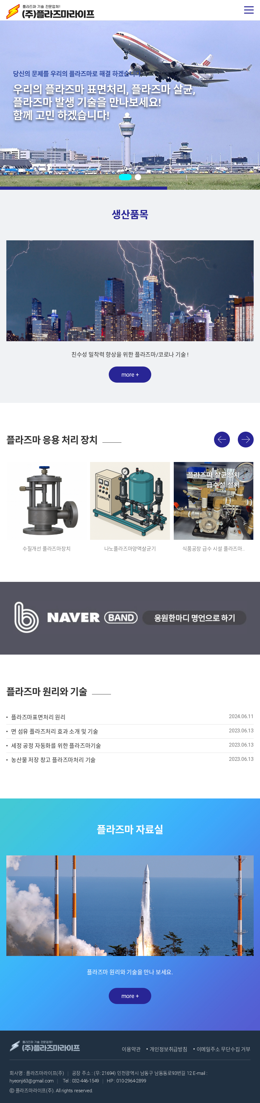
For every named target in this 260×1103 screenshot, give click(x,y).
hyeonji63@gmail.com (32, 1081)
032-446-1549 (85, 1081)
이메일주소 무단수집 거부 (223, 1049)
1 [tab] (125, 177)
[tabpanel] (130, 95)
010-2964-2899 (130, 1081)
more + (130, 374)
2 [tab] (138, 177)
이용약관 (131, 1049)
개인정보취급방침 (168, 1049)
